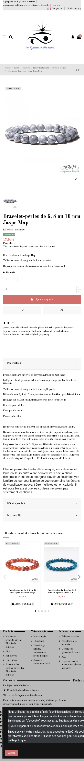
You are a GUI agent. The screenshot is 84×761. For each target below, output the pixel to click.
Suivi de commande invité (41, 662)
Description (14, 363)
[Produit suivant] (77, 70)
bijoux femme (10, 331)
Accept (11, 753)
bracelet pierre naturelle (41, 328)
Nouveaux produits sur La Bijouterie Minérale (13, 641)
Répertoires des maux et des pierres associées (71, 664)
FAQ (64, 657)
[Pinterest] (12, 323)
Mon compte (39, 636)
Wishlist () (75, 9)
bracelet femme (61, 331)
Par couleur (11, 660)
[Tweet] (8, 323)
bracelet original (29, 334)
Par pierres (11, 656)
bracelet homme (11, 334)
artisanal (47, 331)
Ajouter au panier (44, 299)
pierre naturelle (11, 328)
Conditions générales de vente (71, 651)
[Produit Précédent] (78, 70)
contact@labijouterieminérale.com (24, 695)
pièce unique (25, 331)
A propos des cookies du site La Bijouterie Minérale (26, 5)
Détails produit (16, 503)
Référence (8, 230)
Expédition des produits (69, 643)
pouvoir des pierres (64, 328)
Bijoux (9, 651)
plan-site (56, 5)
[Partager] (4, 323)
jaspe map (44, 334)
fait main (36, 331)
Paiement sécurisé (70, 636)
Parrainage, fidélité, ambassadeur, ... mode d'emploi (41, 650)
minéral (24, 328)
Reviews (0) (14, 515)
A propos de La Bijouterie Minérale (19, 2)
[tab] (42, 364)
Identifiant (38, 641)
